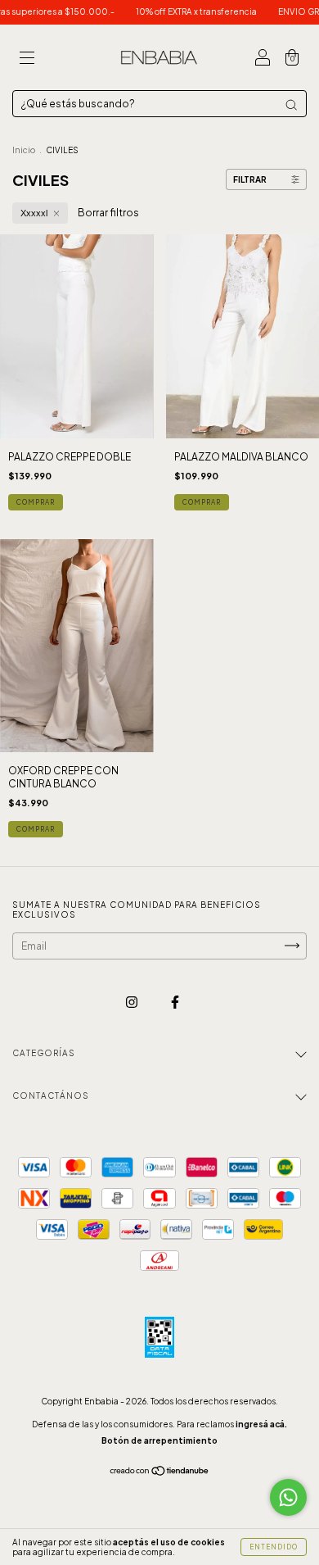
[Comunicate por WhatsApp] (288, 1497)
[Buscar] (291, 105)
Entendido (273, 1547)
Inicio (23, 150)
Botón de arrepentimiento (159, 1440)
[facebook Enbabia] (175, 1002)
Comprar (35, 502)
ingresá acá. (261, 1424)
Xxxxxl (33, 213)
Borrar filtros (108, 212)
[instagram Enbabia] (132, 1002)
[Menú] (27, 59)
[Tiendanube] (160, 1473)
